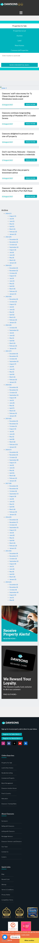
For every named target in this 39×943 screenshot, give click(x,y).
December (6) (14, 353)
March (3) (12, 343)
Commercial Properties (19, 50)
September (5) (14, 395)
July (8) (12, 499)
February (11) (14, 444)
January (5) (13, 322)
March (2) (12, 260)
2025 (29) (8, 237)
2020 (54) (8, 385)
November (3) (14, 242)
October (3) (13, 392)
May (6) (12, 470)
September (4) (14, 592)
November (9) (14, 356)
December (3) (14, 239)
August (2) (13, 250)
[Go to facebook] (4, 937)
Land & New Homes (7, 768)
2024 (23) (8, 265)
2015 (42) (8, 551)
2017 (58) (8, 483)
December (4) (14, 387)
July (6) (12, 252)
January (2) (13, 234)
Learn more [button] (25, 935)
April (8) (12, 439)
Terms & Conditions (8, 889)
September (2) (14, 247)
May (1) (12, 224)
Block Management (7, 783)
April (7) (12, 408)
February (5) (13, 346)
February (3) (13, 320)
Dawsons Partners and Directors (12, 841)
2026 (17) (8, 213)
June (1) (12, 221)
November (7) (14, 522)
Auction (19, 36)
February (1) (13, 291)
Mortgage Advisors (7, 836)
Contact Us (5, 852)
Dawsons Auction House (9, 788)
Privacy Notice (6, 894)
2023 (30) (8, 296)
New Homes (19, 45)
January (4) (13, 416)
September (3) (14, 361)
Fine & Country (6, 793)
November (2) (14, 270)
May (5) (12, 338)
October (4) (13, 273)
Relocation (5, 798)
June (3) (12, 255)
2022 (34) (8, 325)
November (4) (14, 299)
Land (19, 41)
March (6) (12, 442)
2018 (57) (8, 449)
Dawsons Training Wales (9, 804)
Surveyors (5, 821)
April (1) (12, 226)
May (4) (12, 257)
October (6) (13, 491)
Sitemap (4, 884)
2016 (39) (8, 517)
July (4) (12, 218)
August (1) (13, 216)
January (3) (13, 481)
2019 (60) (8, 418)
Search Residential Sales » (20, 65)
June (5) (12, 369)
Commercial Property (8, 778)
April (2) (12, 286)
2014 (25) (8, 582)
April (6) (12, 340)
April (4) (12, 374)
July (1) (12, 566)
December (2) (14, 268)
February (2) (13, 231)
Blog (3, 874)
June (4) (12, 403)
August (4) (13, 398)
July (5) (12, 400)
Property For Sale (7, 763)
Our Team (5, 846)
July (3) (12, 278)
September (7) (14, 494)
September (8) (14, 460)
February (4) (13, 512)
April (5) (12, 473)
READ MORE (30, 104)
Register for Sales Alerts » (11, 734)
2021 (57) (8, 351)
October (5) (13, 426)
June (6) (12, 569)
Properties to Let (19, 31)
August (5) (13, 429)
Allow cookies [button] (29, 940)
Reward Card (5, 879)
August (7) (13, 364)
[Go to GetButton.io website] (5, 941)
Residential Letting (7, 773)
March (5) (12, 229)
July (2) (12, 307)
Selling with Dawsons (8, 826)
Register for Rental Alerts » (12, 738)
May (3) (12, 405)
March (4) (12, 289)
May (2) (12, 283)
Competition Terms (7, 900)
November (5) (14, 390)
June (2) (12, 309)
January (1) (13, 294)
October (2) (13, 244)
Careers (4, 857)
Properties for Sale (19, 26)
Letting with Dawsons (8, 831)
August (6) (13, 496)
